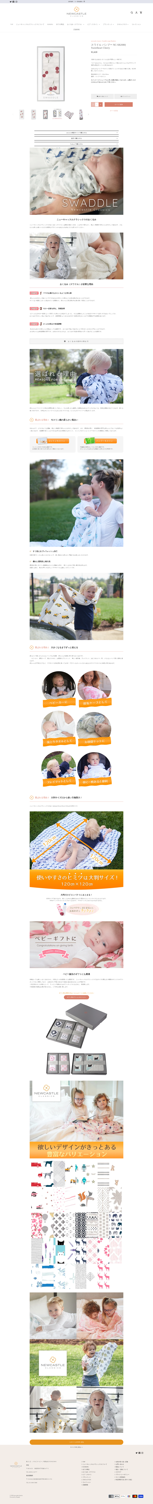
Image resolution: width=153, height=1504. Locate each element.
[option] (21, 114)
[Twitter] (11, 2)
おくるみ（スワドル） (89, 1472)
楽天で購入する (76, 138)
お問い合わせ (120, 1464)
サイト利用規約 (120, 1477)
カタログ (118, 1472)
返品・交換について (122, 1469)
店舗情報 (85, 1485)
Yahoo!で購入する (76, 144)
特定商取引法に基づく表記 (124, 1479)
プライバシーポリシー (122, 1474)
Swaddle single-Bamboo (109, 41)
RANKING (86, 1467)
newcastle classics (96, 41)
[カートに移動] (141, 12)
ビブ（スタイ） (87, 1474)
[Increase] (101, 104)
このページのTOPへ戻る (76, 1442)
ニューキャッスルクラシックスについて (95, 1464)
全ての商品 (86, 1469)
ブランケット (87, 1477)
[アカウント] (136, 12)
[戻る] (13, 114)
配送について (120, 1467)
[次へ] (88, 114)
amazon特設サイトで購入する (76, 132)
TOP (84, 1462)
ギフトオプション (126, 96)
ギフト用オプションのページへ (76, 997)
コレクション (87, 1482)
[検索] (132, 12)
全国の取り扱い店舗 (122, 1462)
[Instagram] (16, 2)
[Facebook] (13, 2)
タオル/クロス (87, 1479)
